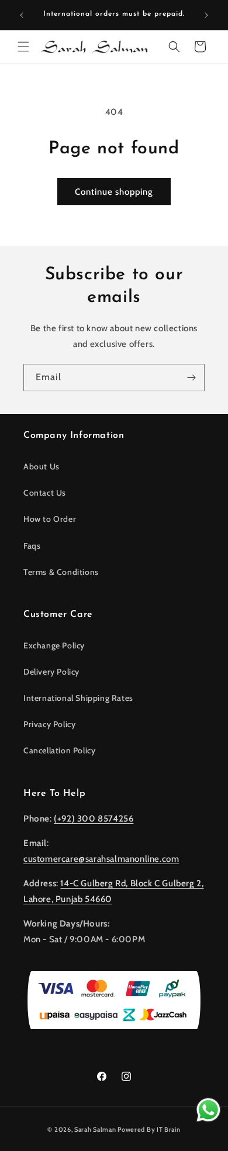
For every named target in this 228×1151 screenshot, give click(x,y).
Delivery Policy (51, 671)
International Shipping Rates (78, 698)
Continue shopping (114, 192)
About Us (41, 466)
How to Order (49, 519)
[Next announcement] (206, 15)
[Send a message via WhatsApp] (208, 1110)
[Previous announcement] (21, 15)
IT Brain (167, 1129)
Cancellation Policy (59, 750)
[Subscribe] (191, 377)
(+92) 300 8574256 (93, 818)
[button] (23, 46)
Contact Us (44, 492)
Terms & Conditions (61, 572)
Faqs (31, 546)
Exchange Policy (54, 645)
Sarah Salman (95, 1129)
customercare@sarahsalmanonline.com (101, 859)
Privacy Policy (49, 724)
